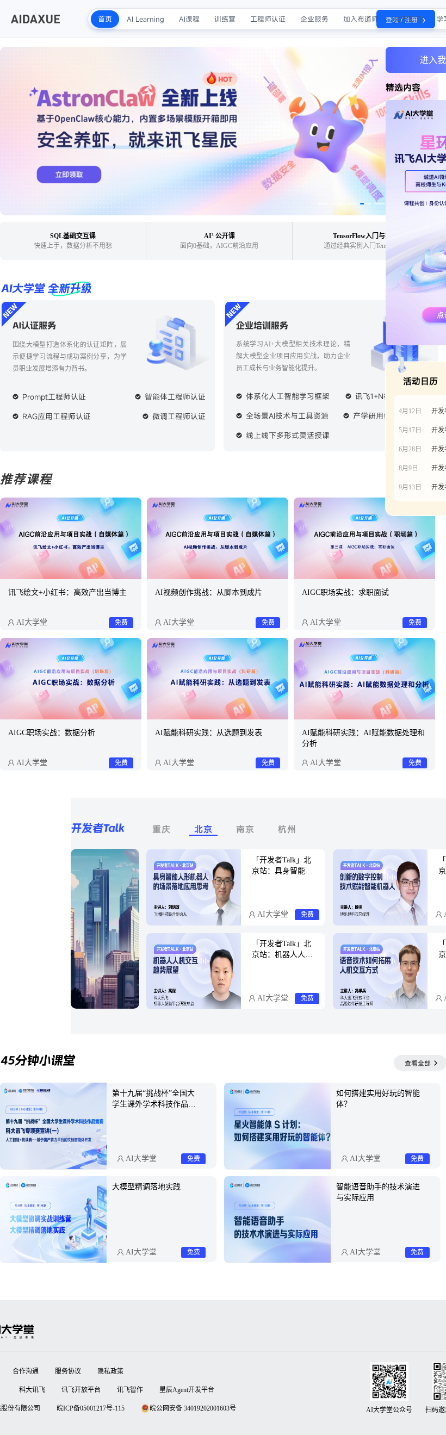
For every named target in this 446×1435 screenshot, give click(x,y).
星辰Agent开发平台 (186, 1390)
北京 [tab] (203, 829)
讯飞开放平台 (81, 1390)
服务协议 (68, 1371)
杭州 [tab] (287, 829)
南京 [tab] (245, 829)
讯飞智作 (130, 1390)
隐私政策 (110, 1371)
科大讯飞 (32, 1390)
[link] (70, 564)
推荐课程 (26, 479)
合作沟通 (26, 1371)
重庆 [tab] (161, 829)
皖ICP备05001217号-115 (91, 1408)
